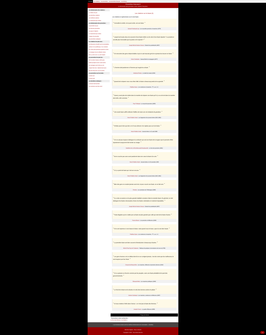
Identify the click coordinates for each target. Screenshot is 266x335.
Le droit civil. (92, 75)
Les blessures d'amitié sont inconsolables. (99, 44)
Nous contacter (137, 329)
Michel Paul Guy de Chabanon (130, 248)
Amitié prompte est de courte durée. (97, 62)
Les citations (97, 1)
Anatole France (137, 309)
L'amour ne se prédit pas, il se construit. (98, 46)
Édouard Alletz (136, 281)
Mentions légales (129, 329)
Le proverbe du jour (93, 25)
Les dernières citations (94, 15)
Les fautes (123, 320)
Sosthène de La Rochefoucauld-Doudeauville (137, 148)
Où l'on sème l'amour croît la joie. (97, 60)
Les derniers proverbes (94, 28)
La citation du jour (93, 12)
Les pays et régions (93, 31)
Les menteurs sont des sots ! (95, 86)
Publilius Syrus (133, 87)
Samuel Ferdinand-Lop (133, 28)
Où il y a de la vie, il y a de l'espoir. (97, 54)
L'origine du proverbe (94, 36)
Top (262, 332)
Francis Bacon (135, 220)
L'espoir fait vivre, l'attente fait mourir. (97, 67)
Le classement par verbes (95, 20)
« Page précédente (144, 315)
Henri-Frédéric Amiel (132, 117)
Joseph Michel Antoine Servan (136, 45)
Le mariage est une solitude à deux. (97, 52)
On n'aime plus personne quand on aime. (99, 49)
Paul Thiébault (136, 103)
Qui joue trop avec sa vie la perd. (97, 70)
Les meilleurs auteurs (94, 17)
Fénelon (135, 189)
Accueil (90, 1)
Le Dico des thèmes (115, 320)
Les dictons (124, 1)
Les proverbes (104, 1)
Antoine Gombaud (132, 295)
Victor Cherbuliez (135, 59)
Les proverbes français (114, 1)
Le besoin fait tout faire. (94, 83)
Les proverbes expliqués (95, 39)
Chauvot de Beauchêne (131, 264)
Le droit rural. (92, 78)
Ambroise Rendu (137, 73)
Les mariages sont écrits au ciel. (96, 65)
